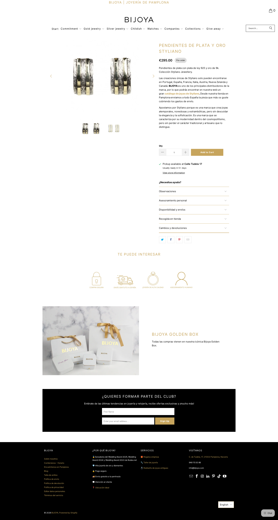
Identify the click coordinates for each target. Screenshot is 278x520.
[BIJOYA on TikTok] (219, 476)
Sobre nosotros (51, 459)
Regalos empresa (151, 457)
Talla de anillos (50, 475)
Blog (46, 471)
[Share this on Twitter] (162, 239)
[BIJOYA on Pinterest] (213, 476)
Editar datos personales (54, 491)
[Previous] (51, 76)
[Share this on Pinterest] (179, 239)
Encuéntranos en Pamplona (56, 467)
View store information (174, 173)
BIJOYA (54, 512)
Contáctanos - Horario (54, 463)
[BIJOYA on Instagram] (202, 476)
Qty (161, 146)
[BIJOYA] (139, 20)
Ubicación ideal (102, 487)
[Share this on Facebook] (170, 239)
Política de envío (51, 479)
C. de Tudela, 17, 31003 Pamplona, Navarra (208, 457)
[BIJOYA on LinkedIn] (208, 476)
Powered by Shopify (68, 512)
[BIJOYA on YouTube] (224, 476)
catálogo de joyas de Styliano (182, 93)
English (224, 504)
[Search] (271, 28)
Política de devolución (54, 483)
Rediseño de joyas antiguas (156, 468)
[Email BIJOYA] (191, 476)
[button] (71, 29)
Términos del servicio (53, 495)
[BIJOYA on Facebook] (197, 476)
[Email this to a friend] (188, 239)
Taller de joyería (151, 462)
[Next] (153, 76)
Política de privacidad (54, 487)
